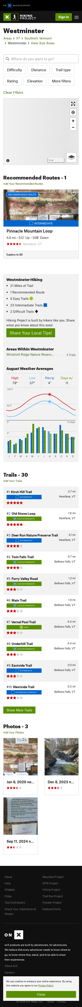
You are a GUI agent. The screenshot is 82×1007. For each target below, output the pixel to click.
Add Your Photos (13, 732)
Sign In (63, 17)
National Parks (51, 909)
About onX (11, 966)
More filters (61, 81)
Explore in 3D (15, 254)
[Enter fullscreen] (73, 104)
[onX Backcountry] (16, 6)
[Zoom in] (73, 121)
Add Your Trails (12, 481)
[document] (41, 988)
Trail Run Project (52, 896)
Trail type (63, 69)
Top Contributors (15, 902)
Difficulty (14, 69)
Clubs (8, 896)
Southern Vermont (38, 38)
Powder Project (51, 902)
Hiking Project (51, 889)
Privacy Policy (45, 985)
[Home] (21, 17)
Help (7, 883)
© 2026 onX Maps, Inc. (29, 1001)
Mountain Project (52, 877)
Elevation (35, 81)
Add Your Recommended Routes (23, 183)
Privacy (62, 1001)
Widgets (10, 889)
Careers (10, 972)
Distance (38, 69)
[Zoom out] (73, 127)
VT (18, 38)
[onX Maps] (14, 938)
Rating (12, 81)
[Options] (71, 157)
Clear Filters (13, 92)
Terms (50, 1001)
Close (41, 994)
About (8, 877)
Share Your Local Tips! (31, 332)
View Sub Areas (42, 43)
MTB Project (50, 883)
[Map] (41, 131)
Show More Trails (19, 710)
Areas (7, 38)
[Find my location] (73, 112)
